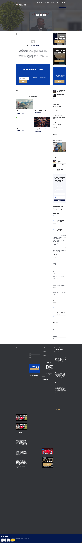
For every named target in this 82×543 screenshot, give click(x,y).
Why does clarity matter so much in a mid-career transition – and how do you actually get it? (59, 109)
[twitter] (59, 209)
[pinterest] (47, 355)
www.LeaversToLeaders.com (60, 285)
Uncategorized (55, 134)
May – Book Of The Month (40, 110)
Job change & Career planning (60, 230)
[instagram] (57, 209)
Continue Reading (20, 113)
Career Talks (55, 127)
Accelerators (55, 7)
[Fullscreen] (26, 420)
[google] (64, 209)
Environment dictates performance (61, 91)
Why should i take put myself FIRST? (58, 244)
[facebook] (54, 209)
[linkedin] (62, 209)
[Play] (16, 420)
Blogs (48, 2)
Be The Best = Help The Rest (57, 106)
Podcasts (52, 2)
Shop (54, 338)
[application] (21, 417)
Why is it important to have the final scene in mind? (58, 241)
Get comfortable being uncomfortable (57, 247)
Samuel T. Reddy (23, 4)
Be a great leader (21, 128)
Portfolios (54, 331)
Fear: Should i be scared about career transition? (59, 238)
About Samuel (55, 336)
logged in (22, 141)
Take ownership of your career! (60, 95)
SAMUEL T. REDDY (39, 2)
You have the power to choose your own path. (23, 111)
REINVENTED (25, 444)
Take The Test (34, 369)
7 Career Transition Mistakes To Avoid (59, 368)
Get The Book (47, 464)
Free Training (62, 7)
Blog (53, 327)
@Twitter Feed (55, 257)
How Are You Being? (60, 98)
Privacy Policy (55, 340)
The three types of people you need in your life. (41, 129)
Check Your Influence (59, 81)
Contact (54, 329)
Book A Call (63, 2)
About (45, 2)
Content (54, 129)
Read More (59, 41)
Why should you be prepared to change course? (58, 251)
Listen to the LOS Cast (58, 349)
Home (54, 324)
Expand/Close (64, 235)
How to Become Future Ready (57, 115)
